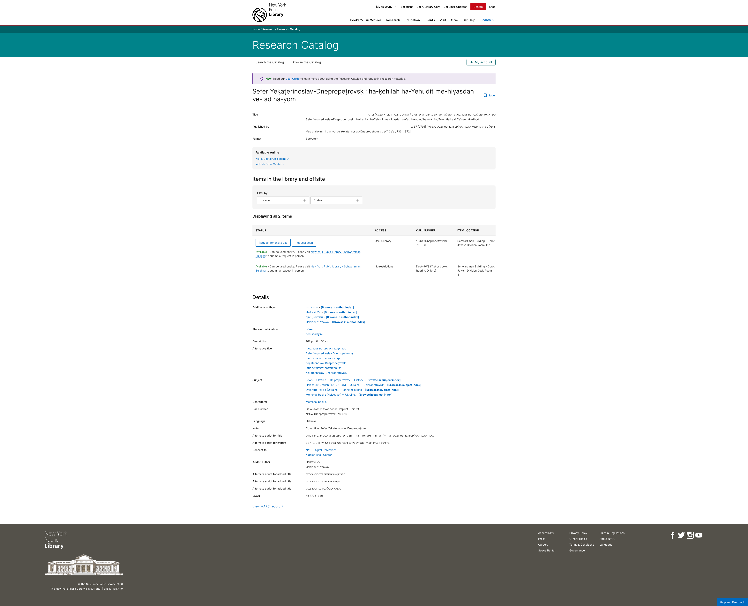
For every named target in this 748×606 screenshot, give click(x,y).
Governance (577, 550)
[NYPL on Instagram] (690, 535)
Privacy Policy (578, 533)
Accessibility (546, 533)
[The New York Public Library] (269, 12)
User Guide (293, 78)
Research (393, 20)
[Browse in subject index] (384, 380)
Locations (407, 6)
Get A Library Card (428, 6)
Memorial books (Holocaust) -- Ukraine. (331, 394)
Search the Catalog (270, 62)
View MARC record (266, 506)
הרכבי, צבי (312, 307)
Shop (492, 6)
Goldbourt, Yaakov (317, 322)
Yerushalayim (314, 334)
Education (412, 20)
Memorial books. (316, 401)
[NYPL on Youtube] (699, 535)
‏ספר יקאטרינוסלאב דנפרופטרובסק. (326, 348)
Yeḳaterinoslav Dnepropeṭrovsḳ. (326, 363)
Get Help (468, 20)
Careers (543, 544)
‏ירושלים (310, 329)
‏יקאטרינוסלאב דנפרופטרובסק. (323, 358)
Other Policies (578, 538)
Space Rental (546, 550)
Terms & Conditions (581, 544)
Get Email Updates (455, 6)
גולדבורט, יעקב (314, 317)
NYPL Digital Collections (321, 450)
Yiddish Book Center (319, 454)
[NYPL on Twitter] (681, 535)
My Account (384, 6)
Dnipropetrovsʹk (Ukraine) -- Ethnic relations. (334, 389)
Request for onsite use (273, 242)
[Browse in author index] (337, 307)
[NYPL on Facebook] (672, 535)
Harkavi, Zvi (313, 312)
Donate (478, 6)
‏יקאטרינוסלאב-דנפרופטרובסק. (323, 368)
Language (606, 544)
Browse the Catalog (306, 62)
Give (454, 20)
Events (430, 20)
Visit (443, 20)
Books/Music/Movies (366, 20)
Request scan (304, 242)
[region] (374, 252)
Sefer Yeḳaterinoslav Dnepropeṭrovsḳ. (330, 353)
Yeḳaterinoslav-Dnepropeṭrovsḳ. (326, 372)
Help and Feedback (732, 602)
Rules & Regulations (612, 533)
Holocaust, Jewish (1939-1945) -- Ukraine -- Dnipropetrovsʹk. (345, 384)
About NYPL (607, 538)
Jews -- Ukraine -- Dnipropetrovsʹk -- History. (335, 380)
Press (541, 538)
